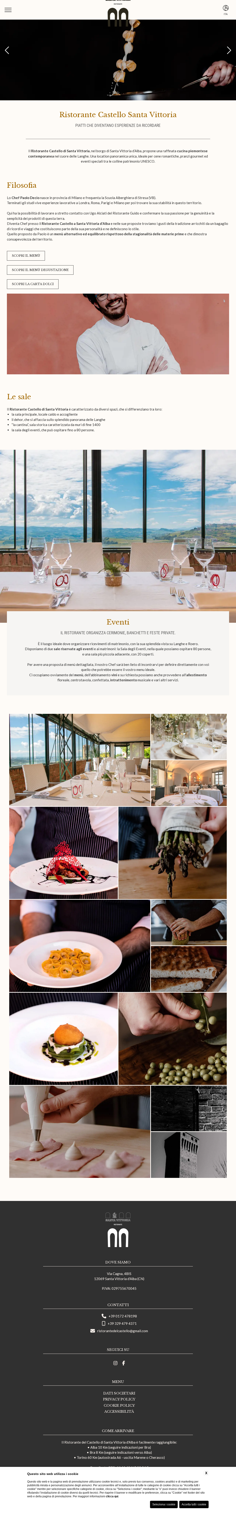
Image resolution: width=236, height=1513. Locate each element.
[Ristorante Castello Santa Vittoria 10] (189, 923)
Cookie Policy (119, 1405)
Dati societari (119, 1393)
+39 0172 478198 (123, 1316)
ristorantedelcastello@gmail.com (122, 1331)
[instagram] (115, 1363)
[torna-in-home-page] (118, 1230)
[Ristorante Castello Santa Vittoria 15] (189, 1109)
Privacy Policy (119, 1399)
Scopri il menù (26, 256)
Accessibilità (119, 1411)
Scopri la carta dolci (33, 284)
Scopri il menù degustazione (40, 270)
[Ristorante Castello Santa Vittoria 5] (189, 737)
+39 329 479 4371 (122, 1323)
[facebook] (123, 1363)
